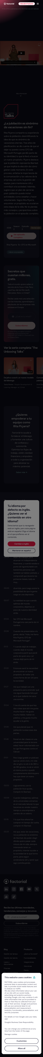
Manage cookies (11, 1034)
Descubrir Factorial (26, 4)
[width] (9, 4)
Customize (22, 1041)
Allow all (21, 1048)
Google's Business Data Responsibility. (19, 1022)
